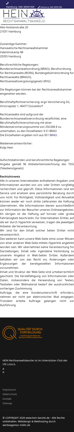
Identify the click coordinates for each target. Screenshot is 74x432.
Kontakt (7, 398)
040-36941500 (56, 7)
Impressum (9, 389)
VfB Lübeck (9, 364)
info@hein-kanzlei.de (11, 19)
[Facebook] (43, 18)
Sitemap (7, 403)
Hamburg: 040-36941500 (20, 6)
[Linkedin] (53, 18)
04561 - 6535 (37, 12)
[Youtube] (48, 18)
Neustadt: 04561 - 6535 (11, 12)
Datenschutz (10, 394)
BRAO (53, 135)
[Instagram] (58, 18)
